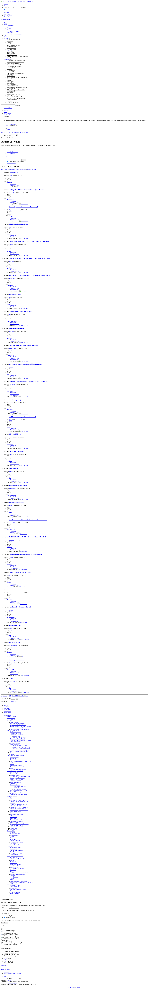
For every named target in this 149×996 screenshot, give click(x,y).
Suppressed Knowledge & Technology (19, 824)
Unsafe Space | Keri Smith (13, 63)
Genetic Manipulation (15, 811)
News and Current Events (13, 730)
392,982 (9, 129)
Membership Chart (11, 46)
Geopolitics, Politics (15, 743)
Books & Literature (14, 759)
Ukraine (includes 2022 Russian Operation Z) (18, 56)
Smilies (5, 960)
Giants (11, 838)
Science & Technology (15, 792)
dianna (10, 505)
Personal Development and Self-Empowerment (21, 766)
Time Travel (13, 843)
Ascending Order (9, 916)
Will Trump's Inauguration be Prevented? (22, 417)
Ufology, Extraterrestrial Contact (15, 856)
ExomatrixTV (12, 348)
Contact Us (6, 972)
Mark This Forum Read (12, 152)
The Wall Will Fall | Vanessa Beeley (15, 62)
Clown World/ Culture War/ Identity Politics (20, 761)
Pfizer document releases (13, 57)
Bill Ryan (6, 125)
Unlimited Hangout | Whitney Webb (16, 90)
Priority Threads (14, 722)
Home (5, 23)
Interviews (9, 42)
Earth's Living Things (15, 782)
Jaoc (10, 437)
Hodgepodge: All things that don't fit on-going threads (26, 190)
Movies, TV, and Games (16, 765)
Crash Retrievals (14, 867)
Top (16, 701)
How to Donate (7, 17)
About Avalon (10, 43)
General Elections (14, 744)
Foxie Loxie (12, 681)
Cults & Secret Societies (16, 805)
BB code (6, 958)
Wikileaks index (11, 91)
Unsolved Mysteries (15, 845)
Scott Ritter (9, 95)
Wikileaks (12, 754)
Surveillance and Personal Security (18, 794)
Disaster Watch (16, 736)
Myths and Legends (15, 840)
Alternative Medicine (15, 773)
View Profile (13, 184)
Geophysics (13, 783)
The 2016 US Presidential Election (21, 746)
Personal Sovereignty (15, 892)
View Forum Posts (14, 185)
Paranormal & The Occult (16, 842)
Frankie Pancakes (13, 488)
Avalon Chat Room (11, 48)
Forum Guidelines (11, 49)
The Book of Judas (15, 643)
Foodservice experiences (16, 451)
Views (17, 169)
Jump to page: (7, 135)
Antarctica (12, 832)
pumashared (12, 278)
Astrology (15, 877)
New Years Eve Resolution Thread (20, 607)
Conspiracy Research (12, 796)
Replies (13, 169)
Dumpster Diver (13, 662)
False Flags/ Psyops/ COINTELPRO (19, 810)
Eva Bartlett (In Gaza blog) (13, 94)
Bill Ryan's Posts (8, 15)
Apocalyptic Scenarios (15, 847)
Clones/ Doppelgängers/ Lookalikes (18, 804)
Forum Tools (6, 148)
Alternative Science (14, 775)
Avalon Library (7, 50)
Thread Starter (7, 169)
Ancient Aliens (13, 863)
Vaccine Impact (10, 92)
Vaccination (16, 787)
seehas (10, 628)
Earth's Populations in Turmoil (17, 739)
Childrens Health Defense (13, 85)
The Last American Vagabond (14, 66)
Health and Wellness (15, 785)
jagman (11, 610)
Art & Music (13, 758)
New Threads (7, 14)
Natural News (10, 81)
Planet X (12, 851)
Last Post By (22, 169)
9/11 (11, 798)
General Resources (11, 720)
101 (13, 132)
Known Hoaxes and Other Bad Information (20, 726)
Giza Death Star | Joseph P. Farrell (15, 64)
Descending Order (10, 917)
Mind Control (13, 817)
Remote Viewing (14, 822)
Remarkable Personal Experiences (18, 881)
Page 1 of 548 (4, 132)
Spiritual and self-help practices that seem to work (22, 882)
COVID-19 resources (12, 55)
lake (10, 575)
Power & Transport (14, 893)
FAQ (8, 27)
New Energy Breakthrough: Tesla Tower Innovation (25, 554)
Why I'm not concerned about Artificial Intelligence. (25, 364)
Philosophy (12, 878)
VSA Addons (71, 987)
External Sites (7, 59)
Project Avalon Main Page (13, 39)
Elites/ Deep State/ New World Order (19, 807)
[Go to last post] (21, 186)
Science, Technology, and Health (15, 771)
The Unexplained (11, 831)
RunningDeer (12, 192)
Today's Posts (10, 25)
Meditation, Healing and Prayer (17, 874)
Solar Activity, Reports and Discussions (19, 751)
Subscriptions (7, 708)
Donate (5, 36)
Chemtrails (12, 803)
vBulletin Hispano (12, 983)
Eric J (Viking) (12, 522)
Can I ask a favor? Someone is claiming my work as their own (29, 381)
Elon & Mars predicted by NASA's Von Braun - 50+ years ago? (29, 241)
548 (17, 132)
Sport (11, 768)
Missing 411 (13, 839)
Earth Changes (13, 849)
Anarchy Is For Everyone (17, 502)
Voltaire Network (11, 70)
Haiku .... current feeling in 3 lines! (20, 572)
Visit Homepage (14, 289)
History (12, 764)
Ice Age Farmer (10, 83)
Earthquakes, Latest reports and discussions (20, 740)
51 (10, 132)
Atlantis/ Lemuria (14, 835)
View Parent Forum (11, 153)
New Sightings (13, 857)
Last (23, 132)
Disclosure (12, 860)
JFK (11, 812)
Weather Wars (13, 828)
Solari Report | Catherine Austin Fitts (16, 60)
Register (6, 4)
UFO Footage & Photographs (17, 858)
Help (5, 5)
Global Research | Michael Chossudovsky (17, 77)
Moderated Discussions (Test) (17, 727)
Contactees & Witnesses (16, 865)
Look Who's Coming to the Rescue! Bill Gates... (24, 345)
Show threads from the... (7, 902)
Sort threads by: (4, 907)
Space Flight (13, 793)
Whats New (10, 41)
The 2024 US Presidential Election (21, 748)
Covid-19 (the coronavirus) (19, 786)
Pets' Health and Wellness (19, 789)
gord (10, 297)
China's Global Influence (16, 733)
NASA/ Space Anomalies (16, 821)
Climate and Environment (16, 734)
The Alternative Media (15, 732)
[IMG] (5, 961)
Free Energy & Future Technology (21, 776)
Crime (11, 762)
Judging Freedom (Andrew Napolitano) (16, 98)
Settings (6, 705)
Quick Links (10, 32)
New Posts (6, 12)
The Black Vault (11, 76)
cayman (11, 402)
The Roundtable (8, 114)
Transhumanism (14, 854)
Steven (10, 175)
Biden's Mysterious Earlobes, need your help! (23, 207)
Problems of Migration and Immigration (19, 750)
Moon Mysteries (14, 818)
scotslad (11, 244)
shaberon (11, 454)
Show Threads (12, 161)
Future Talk (9, 846)
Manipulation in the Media (16, 814)
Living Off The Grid (12, 884)
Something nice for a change (18, 485)
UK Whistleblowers (15, 434)
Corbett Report (10, 78)
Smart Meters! (13, 468)
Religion (12, 879)
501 (15, 132)
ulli (10, 314)
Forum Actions (10, 30)
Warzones (12, 752)
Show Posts (21, 161)
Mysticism (12, 875)
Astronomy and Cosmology (17, 779)
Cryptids (12, 836)
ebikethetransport (13, 645)
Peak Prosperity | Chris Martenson (15, 73)
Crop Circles (13, 870)
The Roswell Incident (18, 868)
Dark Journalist (10, 74)
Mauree (11, 471)
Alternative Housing (15, 885)
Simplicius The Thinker (12, 102)
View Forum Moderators (16, 34)
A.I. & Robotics (14, 772)
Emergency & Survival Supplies (18, 889)
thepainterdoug (12, 210)
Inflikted (79, 987)
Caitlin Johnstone (11, 67)
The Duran (9, 101)
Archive (6, 974)
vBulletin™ (10, 980)
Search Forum (6, 156)
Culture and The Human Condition (15, 755)
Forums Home (7, 712)
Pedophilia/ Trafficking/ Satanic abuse (19, 819)
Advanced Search (8, 108)
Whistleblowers (14, 829)
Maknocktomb (12, 592)
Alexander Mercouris (12, 99)
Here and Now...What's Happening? (20, 311)
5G (10, 797)
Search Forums (7, 711)
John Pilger (9, 69)
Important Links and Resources (17, 723)
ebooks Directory (11, 53)
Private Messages (8, 706)
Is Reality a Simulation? (16, 660)
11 (9, 132)
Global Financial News (15, 741)
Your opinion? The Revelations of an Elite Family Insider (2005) (29, 275)
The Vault (12, 719)
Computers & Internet (15, 780)
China (11, 678)
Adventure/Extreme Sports (19, 769)
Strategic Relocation (15, 895)
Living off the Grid (14, 886)
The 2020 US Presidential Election (21, 747)
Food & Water (13, 891)
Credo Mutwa (13, 172)
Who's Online (7, 709)
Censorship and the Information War (19, 801)
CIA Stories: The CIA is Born (18, 224)
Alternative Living (14, 757)
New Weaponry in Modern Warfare (18, 790)
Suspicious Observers (12, 71)
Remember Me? (9, 10)
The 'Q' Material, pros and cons (17, 825)
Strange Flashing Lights (16, 328)
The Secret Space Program (16, 826)
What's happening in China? (18, 400)
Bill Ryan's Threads (11, 716)
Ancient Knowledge (15, 833)
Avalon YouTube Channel (13, 45)
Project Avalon (7, 113)
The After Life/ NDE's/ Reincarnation (19, 872)
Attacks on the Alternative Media (18, 800)
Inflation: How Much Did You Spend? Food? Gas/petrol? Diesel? (29, 258)
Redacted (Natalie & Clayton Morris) (16, 97)
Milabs (11, 815)
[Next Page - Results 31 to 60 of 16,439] (20, 132)
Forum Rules (4, 965)
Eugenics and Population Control (18, 808)
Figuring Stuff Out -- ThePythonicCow (19, 729)
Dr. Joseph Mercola (11, 84)
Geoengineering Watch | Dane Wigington (17, 87)
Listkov (11, 367)
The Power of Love (15, 625)
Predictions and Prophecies (16, 853)
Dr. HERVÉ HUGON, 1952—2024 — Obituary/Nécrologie (27, 537)
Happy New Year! (14, 590)
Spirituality (9, 871)
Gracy (10, 227)
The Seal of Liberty (15, 294)
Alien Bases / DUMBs (15, 864)
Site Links (6, 38)
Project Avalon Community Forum (12, 973)
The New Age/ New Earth (16, 850)
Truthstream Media (11, 88)
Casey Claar (12, 384)
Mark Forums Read (14, 31)
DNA (10, 420)
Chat (5, 35)
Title (2, 169)
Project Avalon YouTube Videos (18, 725)
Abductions (13, 861)
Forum (5, 24)
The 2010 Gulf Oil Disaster (19, 737)
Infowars (9, 80)
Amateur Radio (13, 888)
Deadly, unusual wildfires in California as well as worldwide (28, 520)
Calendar (9, 28)
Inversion (11, 261)
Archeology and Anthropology (17, 778)
